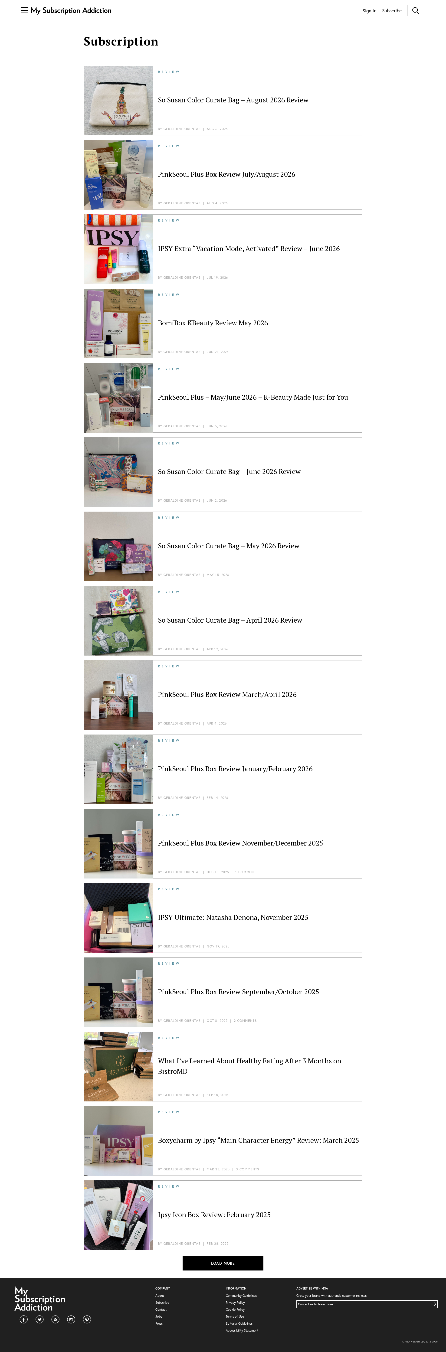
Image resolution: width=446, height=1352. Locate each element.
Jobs (158, 1316)
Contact (161, 1309)
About (159, 1295)
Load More (223, 1263)
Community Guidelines (241, 1295)
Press (159, 1323)
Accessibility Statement (242, 1330)
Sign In (369, 10)
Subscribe (392, 10)
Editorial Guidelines (239, 1323)
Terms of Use (235, 1316)
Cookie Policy (235, 1309)
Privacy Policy (235, 1302)
